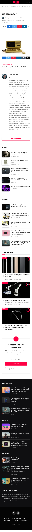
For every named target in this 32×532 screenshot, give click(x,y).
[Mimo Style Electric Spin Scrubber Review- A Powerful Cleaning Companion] (16, 290)
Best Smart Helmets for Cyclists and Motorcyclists (20, 434)
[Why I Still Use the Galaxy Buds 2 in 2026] (6, 162)
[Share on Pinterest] (19, 26)
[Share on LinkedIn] (24, 26)
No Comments (20, 20)
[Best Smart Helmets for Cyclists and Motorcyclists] (6, 435)
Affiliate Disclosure (21, 520)
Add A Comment (16, 138)
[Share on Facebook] (9, 26)
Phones (4, 257)
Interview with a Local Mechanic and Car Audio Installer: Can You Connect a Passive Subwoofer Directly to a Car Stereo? (20, 469)
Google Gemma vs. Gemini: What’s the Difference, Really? (19, 179)
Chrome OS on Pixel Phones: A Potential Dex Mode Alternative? (20, 214)
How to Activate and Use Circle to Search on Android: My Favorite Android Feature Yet (20, 242)
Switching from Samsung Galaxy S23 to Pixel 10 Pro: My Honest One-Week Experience (20, 170)
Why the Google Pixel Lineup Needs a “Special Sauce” (19, 153)
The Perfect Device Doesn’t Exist (20, 186)
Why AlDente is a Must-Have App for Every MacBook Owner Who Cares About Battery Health (20, 389)
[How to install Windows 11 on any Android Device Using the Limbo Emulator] (6, 400)
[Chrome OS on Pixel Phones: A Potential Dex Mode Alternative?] (6, 216)
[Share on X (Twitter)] (14, 26)
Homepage (6, 518)
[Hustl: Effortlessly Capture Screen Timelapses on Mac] (6, 207)
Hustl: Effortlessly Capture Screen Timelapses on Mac (18, 205)
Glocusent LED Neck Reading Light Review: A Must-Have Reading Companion (16, 327)
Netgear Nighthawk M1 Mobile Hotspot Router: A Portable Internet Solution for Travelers (19, 443)
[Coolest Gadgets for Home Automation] (6, 460)
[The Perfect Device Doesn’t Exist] (6, 188)
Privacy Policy (15, 369)
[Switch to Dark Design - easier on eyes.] (27, 2)
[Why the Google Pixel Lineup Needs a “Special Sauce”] (6, 154)
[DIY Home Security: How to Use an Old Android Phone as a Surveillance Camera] (6, 481)
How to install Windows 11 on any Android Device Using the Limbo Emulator (20, 399)
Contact (19, 518)
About (25, 518)
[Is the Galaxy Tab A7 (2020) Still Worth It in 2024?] (16, 265)
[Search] (29, 2)
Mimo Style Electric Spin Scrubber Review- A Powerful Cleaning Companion (17, 301)
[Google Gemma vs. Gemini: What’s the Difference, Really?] (6, 180)
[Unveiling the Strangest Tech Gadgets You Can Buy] (6, 427)
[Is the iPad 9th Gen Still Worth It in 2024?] (6, 224)
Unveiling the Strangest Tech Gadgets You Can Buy (19, 425)
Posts (13, 518)
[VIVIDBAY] (16, 2)
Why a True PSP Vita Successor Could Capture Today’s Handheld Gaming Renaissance (20, 232)
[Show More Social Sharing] (28, 26)
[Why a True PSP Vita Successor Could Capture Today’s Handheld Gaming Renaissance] (6, 233)
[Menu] (3, 2)
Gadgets (4, 283)
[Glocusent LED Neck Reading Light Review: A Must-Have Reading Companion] (16, 316)
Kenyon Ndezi (10, 18)
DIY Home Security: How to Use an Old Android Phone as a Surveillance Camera (20, 480)
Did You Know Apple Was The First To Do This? (14, 67)
